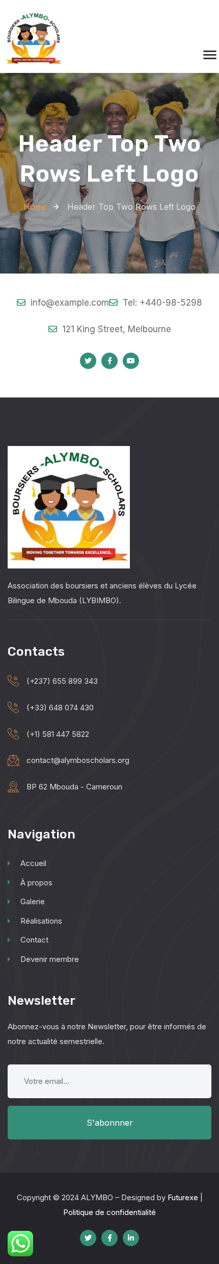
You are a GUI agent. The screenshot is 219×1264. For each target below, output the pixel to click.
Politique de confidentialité (109, 1212)
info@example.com (68, 303)
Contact (34, 940)
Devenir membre (49, 959)
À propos (36, 882)
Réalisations (41, 921)
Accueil (33, 863)
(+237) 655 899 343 (62, 681)
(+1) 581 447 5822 (57, 734)
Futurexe (183, 1197)
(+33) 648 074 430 (60, 707)
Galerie (32, 901)
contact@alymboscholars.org (77, 760)
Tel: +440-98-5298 (161, 303)
